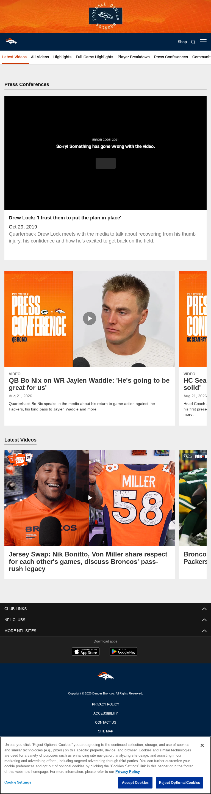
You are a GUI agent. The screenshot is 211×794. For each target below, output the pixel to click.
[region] (105, 765)
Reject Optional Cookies (179, 783)
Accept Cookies (135, 783)
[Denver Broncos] (105, 677)
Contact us (105, 722)
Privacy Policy (105, 704)
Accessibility (105, 713)
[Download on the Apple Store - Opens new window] (86, 652)
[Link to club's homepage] (11, 39)
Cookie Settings (17, 782)
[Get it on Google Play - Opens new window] (123, 654)
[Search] (193, 42)
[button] (105, 163)
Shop (182, 41)
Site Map (105, 731)
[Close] (202, 746)
